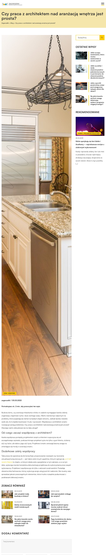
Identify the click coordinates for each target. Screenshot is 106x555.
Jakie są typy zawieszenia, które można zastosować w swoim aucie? (97, 57)
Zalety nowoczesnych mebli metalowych (23, 506)
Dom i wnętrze (9, 393)
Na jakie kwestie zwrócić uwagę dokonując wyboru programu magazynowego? (97, 100)
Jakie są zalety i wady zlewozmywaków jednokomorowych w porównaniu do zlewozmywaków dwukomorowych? (97, 72)
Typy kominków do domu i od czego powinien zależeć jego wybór (61, 521)
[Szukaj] (101, 37)
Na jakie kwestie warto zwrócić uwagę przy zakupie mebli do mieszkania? (23, 522)
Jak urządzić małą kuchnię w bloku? (21, 495)
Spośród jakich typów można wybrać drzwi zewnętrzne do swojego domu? (60, 508)
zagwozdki (6, 400)
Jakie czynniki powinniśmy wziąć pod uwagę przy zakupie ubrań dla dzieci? (97, 87)
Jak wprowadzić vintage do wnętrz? (61, 495)
